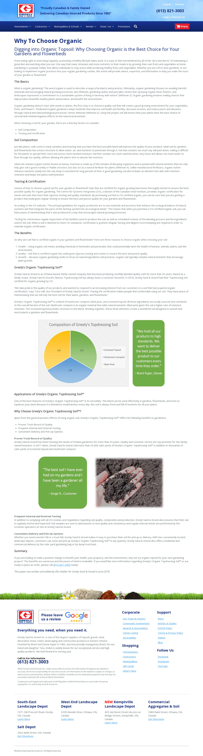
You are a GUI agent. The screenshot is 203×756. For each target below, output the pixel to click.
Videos (161, 637)
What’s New (129, 670)
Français (179, 4)
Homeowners (130, 651)
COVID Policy (165, 628)
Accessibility (129, 637)
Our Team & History (134, 618)
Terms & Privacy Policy (170, 632)
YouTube (163, 666)
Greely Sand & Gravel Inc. (25, 10)
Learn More (23, 719)
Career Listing (130, 632)
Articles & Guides (167, 623)
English (167, 4)
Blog (160, 642)
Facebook (163, 656)
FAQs (161, 618)
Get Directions (156, 719)
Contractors (129, 656)
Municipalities (130, 661)
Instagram (163, 661)
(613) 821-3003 (62, 564)
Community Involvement (136, 623)
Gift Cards (128, 666)
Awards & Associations (135, 628)
